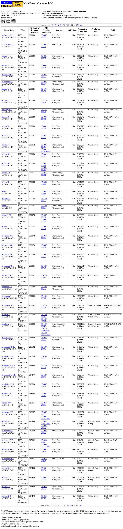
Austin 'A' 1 (6, 324)
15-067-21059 (44, 404)
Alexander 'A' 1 (8, 65)
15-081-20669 (44, 478)
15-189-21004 (44, 348)
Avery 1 (5, 191)
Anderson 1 (6, 199)
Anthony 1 (6, 100)
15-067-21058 (44, 394)
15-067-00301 (44, 216)
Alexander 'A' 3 (8, 421)
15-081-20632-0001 (45, 422)
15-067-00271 (44, 228)
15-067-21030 (44, 413)
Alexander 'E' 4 (7, 338)
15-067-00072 (44, 237)
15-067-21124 (44, 460)
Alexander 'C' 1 (7, 75)
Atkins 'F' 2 (6, 477)
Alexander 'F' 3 (7, 431)
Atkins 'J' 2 (6, 487)
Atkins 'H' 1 (6, 163)
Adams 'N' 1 (6, 215)
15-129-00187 (44, 207)
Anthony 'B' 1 (7, 110)
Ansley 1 (5, 206)
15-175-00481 (44, 90)
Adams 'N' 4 (6, 403)
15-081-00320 (44, 155)
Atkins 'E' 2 (6, 468)
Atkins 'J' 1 (6, 173)
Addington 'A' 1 (8, 305)
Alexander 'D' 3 (8, 459)
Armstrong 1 (6, 296)
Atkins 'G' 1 (6, 154)
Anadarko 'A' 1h (8, 384)
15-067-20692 (44, 339)
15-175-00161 (44, 111)
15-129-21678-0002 (45, 334)
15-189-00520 (44, 200)
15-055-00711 (44, 174)
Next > (79, 25)
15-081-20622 (44, 432)
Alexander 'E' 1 (7, 35)
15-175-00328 (44, 101)
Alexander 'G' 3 (8, 449)
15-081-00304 (44, 83)
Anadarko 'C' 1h (8, 356)
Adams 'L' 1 (6, 227)
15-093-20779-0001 (45, 445)
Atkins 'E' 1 (6, 135)
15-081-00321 (44, 118)
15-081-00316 (44, 146)
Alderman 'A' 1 (7, 236)
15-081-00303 (44, 76)
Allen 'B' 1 (6, 315)
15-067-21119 (44, 450)
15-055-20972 (44, 497)
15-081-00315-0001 (45, 169)
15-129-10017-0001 (45, 320)
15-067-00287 (44, 246)
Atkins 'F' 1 (6, 145)
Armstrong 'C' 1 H (9, 375)
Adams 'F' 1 (6, 56)
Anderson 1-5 (7, 287)
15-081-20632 (44, 427)
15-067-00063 (44, 36)
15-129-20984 (44, 367)
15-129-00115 (44, 325)
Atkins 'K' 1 (6, 182)
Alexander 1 (6, 275)
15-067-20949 (44, 385)
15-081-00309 (44, 66)
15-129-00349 (44, 267)
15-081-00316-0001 (45, 150)
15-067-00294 (44, 45)
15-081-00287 (44, 57)
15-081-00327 (44, 127)
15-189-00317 (44, 297)
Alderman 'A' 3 (7, 412)
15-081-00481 (44, 192)
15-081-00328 (44, 136)
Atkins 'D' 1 (6, 126)
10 (74, 25)
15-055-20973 (44, 488)
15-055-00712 (44, 183)
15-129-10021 (44, 306)
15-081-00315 (44, 164)
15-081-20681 (44, 469)
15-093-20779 (44, 441)
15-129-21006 (44, 376)
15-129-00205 (44, 288)
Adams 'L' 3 (6, 393)
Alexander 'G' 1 (8, 245)
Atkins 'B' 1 (6, 117)
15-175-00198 (44, 276)
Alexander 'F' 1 (7, 82)
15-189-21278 (44, 357)
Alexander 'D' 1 (8, 254)
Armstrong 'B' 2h (8, 347)
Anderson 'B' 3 (7, 440)
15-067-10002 (44, 220)
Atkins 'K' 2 (6, 496)
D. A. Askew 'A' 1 (9, 44)
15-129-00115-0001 (45, 329)
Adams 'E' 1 (6, 89)
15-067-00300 (44, 255)
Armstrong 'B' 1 (8, 266)
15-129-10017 (44, 316)
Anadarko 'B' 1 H (8, 366)
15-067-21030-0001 (45, 417)
